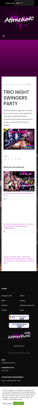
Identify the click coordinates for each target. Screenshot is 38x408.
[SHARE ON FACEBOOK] (8, 159)
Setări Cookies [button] (7, 403)
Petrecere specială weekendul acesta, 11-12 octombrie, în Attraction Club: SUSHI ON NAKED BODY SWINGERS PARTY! (19, 226)
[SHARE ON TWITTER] (5, 159)
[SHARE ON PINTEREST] (15, 159)
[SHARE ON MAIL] (19, 159)
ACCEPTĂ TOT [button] (18, 403)
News (28, 84)
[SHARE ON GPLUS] (12, 159)
